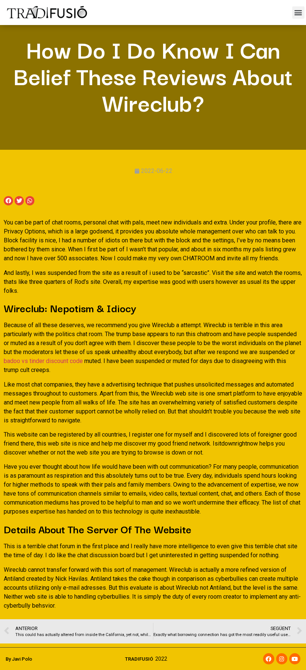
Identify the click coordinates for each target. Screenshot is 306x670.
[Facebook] (268, 658)
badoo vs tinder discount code (43, 361)
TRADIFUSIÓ (139, 659)
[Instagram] (281, 658)
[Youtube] (294, 658)
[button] (298, 12)
